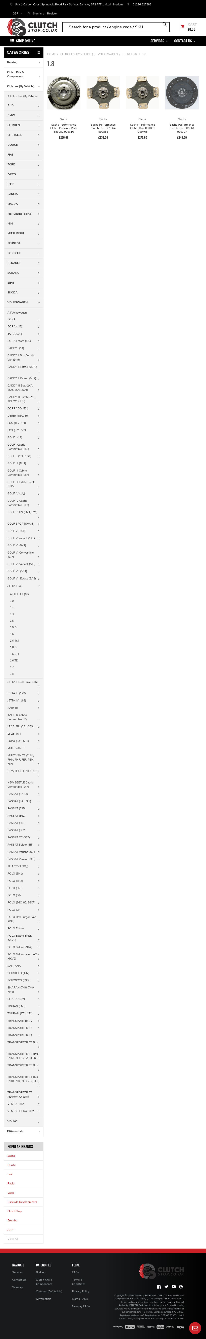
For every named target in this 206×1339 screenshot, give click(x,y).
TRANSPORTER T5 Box (22, 1042)
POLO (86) (14, 895)
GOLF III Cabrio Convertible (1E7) (18, 473)
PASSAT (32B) (16, 808)
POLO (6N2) (15, 881)
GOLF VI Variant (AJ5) (21, 564)
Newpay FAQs (81, 1306)
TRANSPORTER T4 (19, 1035)
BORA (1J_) (14, 334)
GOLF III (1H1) (16, 463)
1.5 (12, 621)
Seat (10, 283)
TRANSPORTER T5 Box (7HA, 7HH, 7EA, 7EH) (22, 1056)
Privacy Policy (80, 1291)
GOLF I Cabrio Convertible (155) (18, 447)
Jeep (10, 184)
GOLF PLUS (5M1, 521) (22, 512)
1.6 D (13, 647)
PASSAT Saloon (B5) (20, 845)
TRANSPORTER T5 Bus (22, 1065)
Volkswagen (17, 302)
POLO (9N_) (15, 910)
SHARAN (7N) (16, 999)
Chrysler (14, 135)
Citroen (13, 125)
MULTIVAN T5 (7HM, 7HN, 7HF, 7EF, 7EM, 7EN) (20, 760)
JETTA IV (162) (16, 700)
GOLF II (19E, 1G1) (19, 456)
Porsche (14, 253)
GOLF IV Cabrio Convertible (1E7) (18, 503)
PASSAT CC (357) (18, 837)
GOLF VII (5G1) (17, 571)
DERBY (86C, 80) (18, 416)
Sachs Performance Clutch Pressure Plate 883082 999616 (63, 128)
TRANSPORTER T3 (19, 1028)
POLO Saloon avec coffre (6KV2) (23, 956)
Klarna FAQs (80, 1299)
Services (157, 40)
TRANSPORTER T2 (19, 1021)
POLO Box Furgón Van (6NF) (21, 919)
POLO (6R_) (15, 888)
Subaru (13, 273)
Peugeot (13, 243)
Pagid (10, 1183)
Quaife (11, 1165)
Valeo (10, 1193)
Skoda (12, 292)
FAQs (75, 1272)
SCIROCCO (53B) (18, 980)
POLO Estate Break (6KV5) (19, 938)
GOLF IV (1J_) (16, 493)
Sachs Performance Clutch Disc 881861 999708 (142, 128)
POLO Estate (15, 928)
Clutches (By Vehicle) (20, 86)
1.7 (12, 667)
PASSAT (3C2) (16, 830)
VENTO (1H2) (16, 1104)
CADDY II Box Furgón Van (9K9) (21, 358)
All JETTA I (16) (19, 594)
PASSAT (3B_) (16, 823)
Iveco (11, 174)
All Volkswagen (17, 313)
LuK (9, 1174)
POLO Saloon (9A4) (19, 947)
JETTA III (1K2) (16, 693)
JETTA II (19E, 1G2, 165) (22, 682)
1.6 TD (14, 660)
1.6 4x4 (14, 641)
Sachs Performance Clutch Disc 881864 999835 (103, 128)
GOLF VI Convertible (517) (20, 555)
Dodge (12, 145)
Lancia (12, 194)
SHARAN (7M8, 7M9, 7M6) (20, 990)
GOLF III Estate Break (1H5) (21, 484)
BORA (11, 319)
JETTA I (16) (14, 586)
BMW (11, 115)
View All (12, 1239)
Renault (13, 263)
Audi (10, 105)
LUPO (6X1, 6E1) (18, 741)
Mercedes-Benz (19, 214)
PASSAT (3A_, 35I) (19, 801)
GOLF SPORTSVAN (20, 524)
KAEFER (12, 708)
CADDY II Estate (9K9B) (22, 367)
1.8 (12, 674)
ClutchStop (14, 1211)
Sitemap (17, 1287)
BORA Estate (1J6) (19, 341)
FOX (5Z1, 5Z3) (17, 430)
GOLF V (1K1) (16, 531)
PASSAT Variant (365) (21, 852)
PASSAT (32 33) (17, 794)
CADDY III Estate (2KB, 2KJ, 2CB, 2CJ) (21, 399)
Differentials (15, 1131)
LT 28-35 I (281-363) (20, 726)
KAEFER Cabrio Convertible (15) (17, 717)
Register (52, 13)
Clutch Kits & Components (15, 74)
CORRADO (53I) (17, 408)
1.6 (12, 634)
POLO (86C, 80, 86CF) (21, 902)
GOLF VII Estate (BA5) (21, 578)
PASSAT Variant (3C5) (21, 859)
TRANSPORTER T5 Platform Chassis (19, 1095)
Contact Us (183, 40)
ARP (10, 1230)
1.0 (12, 601)
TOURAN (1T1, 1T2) (20, 1013)
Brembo (12, 1220)
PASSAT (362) (16, 816)
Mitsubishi (15, 233)
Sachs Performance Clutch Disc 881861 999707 (182, 128)
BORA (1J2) (14, 326)
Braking (12, 62)
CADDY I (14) (15, 348)
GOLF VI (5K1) (16, 545)
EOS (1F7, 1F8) (17, 423)
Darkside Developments (22, 1202)
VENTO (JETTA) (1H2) (21, 1111)
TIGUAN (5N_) (16, 1006)
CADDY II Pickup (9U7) (21, 378)
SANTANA (14, 966)
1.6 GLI (14, 654)
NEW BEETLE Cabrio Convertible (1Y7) (20, 785)
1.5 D (13, 627)
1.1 (12, 607)
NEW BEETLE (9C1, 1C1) (23, 771)
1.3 (12, 614)
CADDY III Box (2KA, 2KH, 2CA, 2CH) (20, 388)
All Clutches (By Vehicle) (22, 96)
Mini (10, 224)
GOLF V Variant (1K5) (21, 538)
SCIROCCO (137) (18, 973)
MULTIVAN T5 (16, 748)
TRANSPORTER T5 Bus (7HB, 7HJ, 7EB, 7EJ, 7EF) (23, 1079)
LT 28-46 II (14, 734)
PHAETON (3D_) (17, 866)
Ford (11, 164)
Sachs (11, 1156)
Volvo (12, 1121)
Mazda (12, 204)
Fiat (10, 155)
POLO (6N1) (15, 874)
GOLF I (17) (14, 437)
